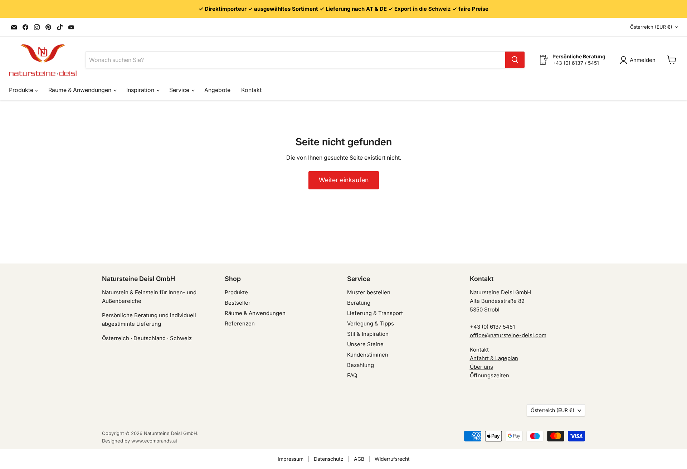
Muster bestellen (368, 292)
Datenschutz (329, 459)
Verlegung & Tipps (370, 323)
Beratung (358, 302)
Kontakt (251, 89)
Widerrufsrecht (392, 459)
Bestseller (237, 302)
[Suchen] (515, 60)
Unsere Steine (365, 344)
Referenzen (240, 323)
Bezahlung (360, 365)
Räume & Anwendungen (80, 89)
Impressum (290, 459)
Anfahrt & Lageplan (494, 358)
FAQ (352, 375)
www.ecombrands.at (154, 441)
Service (180, 89)
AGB (359, 459)
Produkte (22, 89)
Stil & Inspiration (368, 333)
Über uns (481, 366)
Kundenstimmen (367, 354)
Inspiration (141, 89)
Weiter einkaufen (344, 180)
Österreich (651, 27)
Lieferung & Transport (375, 313)
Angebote (217, 89)
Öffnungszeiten (489, 375)
